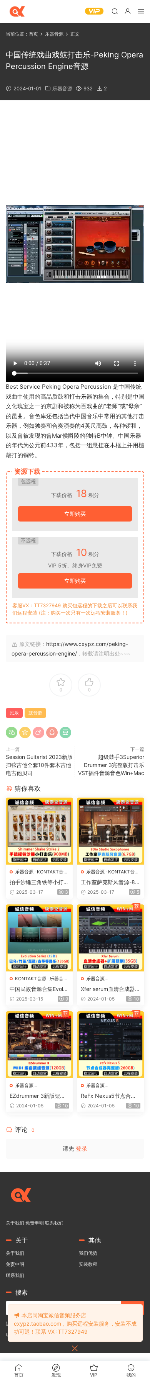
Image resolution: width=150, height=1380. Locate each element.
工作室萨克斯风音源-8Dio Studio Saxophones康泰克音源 (110, 882)
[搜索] (114, 10)
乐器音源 (62, 88)
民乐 (14, 713)
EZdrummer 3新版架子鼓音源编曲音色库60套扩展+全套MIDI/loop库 (37, 1096)
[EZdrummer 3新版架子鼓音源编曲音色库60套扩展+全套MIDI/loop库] (39, 1044)
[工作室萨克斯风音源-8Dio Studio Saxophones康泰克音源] (110, 831)
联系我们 (54, 1223)
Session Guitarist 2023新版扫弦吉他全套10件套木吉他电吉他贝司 (39, 765)
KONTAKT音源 (52, 872)
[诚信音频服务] (17, 11)
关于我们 (15, 1223)
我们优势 (88, 1253)
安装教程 (88, 1264)
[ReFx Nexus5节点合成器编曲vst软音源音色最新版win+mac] (110, 1044)
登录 (81, 1148)
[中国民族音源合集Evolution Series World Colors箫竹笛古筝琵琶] (39, 937)
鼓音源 (35, 713)
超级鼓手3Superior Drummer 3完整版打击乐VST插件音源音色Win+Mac (111, 765)
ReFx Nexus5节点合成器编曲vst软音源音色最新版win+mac (109, 1096)
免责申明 (34, 1223)
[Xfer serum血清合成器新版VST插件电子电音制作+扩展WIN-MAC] (110, 937)
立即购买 (75, 513)
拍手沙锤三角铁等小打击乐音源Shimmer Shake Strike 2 (39, 882)
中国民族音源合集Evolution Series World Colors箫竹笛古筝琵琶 (39, 989)
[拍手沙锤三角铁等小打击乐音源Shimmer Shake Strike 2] (39, 831)
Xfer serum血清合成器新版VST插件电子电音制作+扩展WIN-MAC (110, 989)
